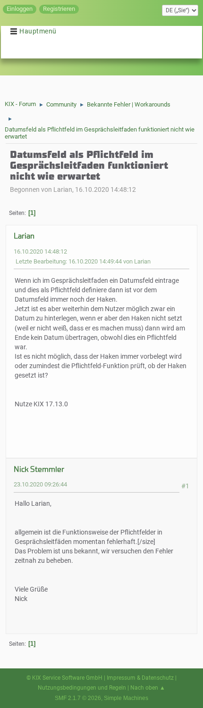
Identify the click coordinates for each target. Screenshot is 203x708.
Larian (24, 236)
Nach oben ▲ (147, 687)
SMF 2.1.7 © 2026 (78, 698)
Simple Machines (126, 698)
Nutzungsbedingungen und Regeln (82, 687)
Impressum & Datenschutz (140, 678)
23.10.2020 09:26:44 (40, 484)
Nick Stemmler (39, 469)
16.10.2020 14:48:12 (40, 251)
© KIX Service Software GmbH (64, 678)
